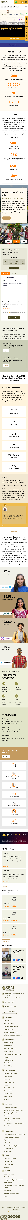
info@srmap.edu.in (10, 1006)
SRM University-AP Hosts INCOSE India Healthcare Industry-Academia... (19, 969)
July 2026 (6, 903)
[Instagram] (8, 7)
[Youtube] (11, 7)
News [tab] (14, 274)
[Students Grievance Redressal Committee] (14, 774)
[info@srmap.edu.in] (3, 1006)
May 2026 (6, 932)
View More (6, 221)
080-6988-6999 (9, 1002)
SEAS (8, 241)
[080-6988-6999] (3, 1002)
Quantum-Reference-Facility (12, 29)
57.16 (11, 455)
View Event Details (14, 268)
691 (14, 465)
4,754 (14, 409)
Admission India (14, 38)
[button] (22, 2)
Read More (6, 866)
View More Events (14, 318)
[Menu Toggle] (26, 7)
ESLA (16, 241)
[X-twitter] (17, 7)
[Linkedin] (14, 7)
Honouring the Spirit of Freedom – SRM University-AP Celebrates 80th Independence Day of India (13, 876)
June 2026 (6, 918)
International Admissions (14, 42)
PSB (23, 241)
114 (14, 433)
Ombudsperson (14, 823)
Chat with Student (14, 45)
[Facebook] (5, 7)
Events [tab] (5, 274)
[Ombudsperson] (14, 820)
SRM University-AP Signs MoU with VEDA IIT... (18, 951)
